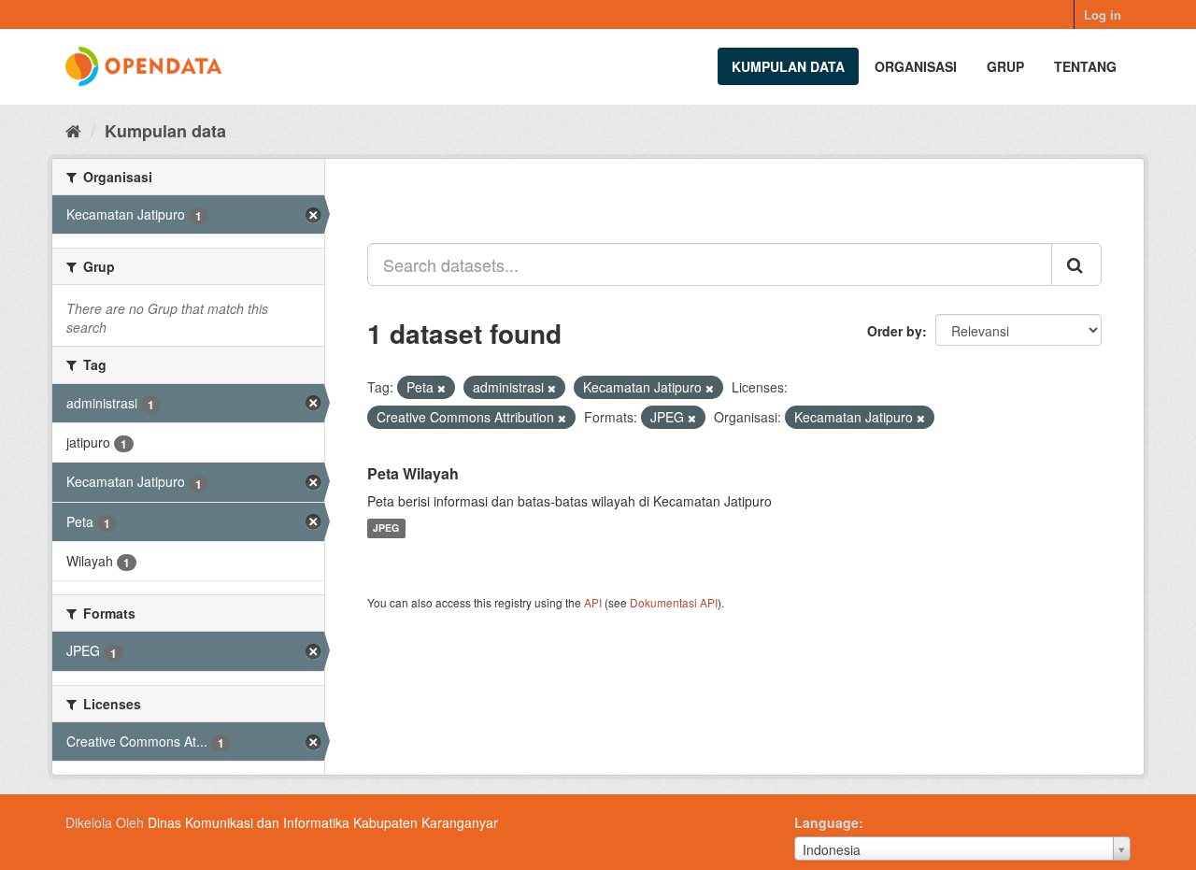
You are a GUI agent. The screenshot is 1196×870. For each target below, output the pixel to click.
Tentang (1085, 66)
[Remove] (441, 387)
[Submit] (1076, 264)
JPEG (386, 528)
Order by (894, 330)
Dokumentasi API (674, 602)
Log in (1102, 14)
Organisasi (916, 66)
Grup (1005, 66)
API (593, 602)
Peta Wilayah (413, 473)
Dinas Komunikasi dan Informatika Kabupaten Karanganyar (323, 822)
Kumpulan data (788, 66)
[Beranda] (73, 130)
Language (826, 822)
